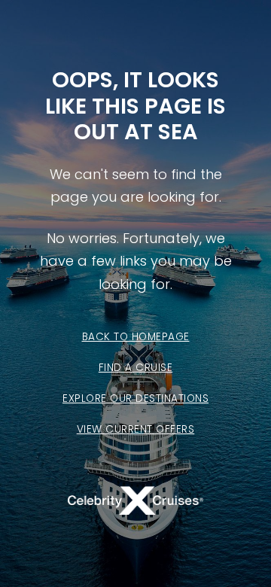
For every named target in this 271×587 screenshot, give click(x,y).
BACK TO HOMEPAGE (136, 337)
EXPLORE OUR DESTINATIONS (135, 398)
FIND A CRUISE (136, 367)
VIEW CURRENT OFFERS (136, 429)
